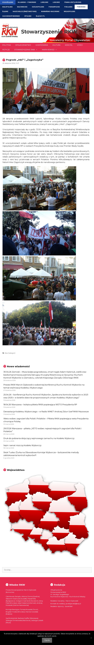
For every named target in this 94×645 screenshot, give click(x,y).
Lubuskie (56, 2)
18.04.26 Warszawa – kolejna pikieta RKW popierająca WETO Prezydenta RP (40, 404)
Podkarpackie (54, 7)
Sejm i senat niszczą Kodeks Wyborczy (22, 445)
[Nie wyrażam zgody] (91, 638)
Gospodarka (42, 45)
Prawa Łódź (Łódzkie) (72, 2)
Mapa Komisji (48, 50)
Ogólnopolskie (38, 7)
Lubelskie (44, 2)
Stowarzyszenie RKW (49, 31)
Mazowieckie (22, 7)
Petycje (6, 50)
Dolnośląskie (7, 2)
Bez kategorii (10, 353)
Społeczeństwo (23, 45)
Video (80, 45)
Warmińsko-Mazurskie (50, 11)
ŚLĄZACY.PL (40, 16)
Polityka (6, 45)
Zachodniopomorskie (11, 16)
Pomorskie (81, 7)
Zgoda (47, 640)
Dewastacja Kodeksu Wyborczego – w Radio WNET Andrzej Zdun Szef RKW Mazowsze (46, 411)
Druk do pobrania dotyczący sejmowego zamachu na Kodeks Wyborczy (38, 438)
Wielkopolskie (69, 11)
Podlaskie (68, 7)
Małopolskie (7, 7)
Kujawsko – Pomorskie (27, 2)
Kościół (68, 45)
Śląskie (5, 11)
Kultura (56, 45)
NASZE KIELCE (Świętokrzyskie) (25, 11)
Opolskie (27, 16)
